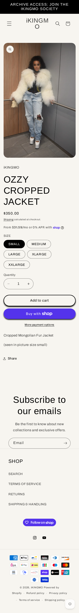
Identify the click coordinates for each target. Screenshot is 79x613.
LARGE (14, 254)
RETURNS (16, 494)
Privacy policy (58, 593)
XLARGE (39, 254)
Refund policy (35, 593)
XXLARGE (16, 264)
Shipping (8, 219)
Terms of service (29, 600)
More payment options (39, 324)
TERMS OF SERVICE (24, 484)
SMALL (14, 244)
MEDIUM (39, 244)
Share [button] (12, 358)
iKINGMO (37, 587)
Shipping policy (55, 600)
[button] (9, 24)
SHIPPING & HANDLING (27, 504)
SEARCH (15, 474)
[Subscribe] (65, 443)
